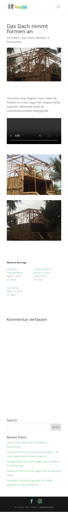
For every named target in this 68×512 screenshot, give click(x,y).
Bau (24, 37)
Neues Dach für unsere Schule (43, 271)
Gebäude (40, 37)
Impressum (47, 507)
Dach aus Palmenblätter (15, 271)
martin (15, 37)
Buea (31, 37)
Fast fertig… (13, 288)
